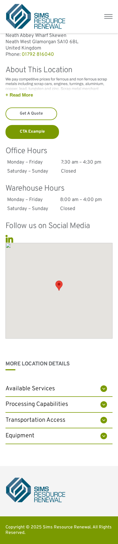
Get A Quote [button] (31, 113)
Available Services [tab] (30, 388)
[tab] (59, 95)
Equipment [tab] (19, 436)
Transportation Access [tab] (35, 420)
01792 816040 (38, 54)
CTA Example (32, 131)
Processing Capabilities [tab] (36, 404)
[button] (59, 285)
